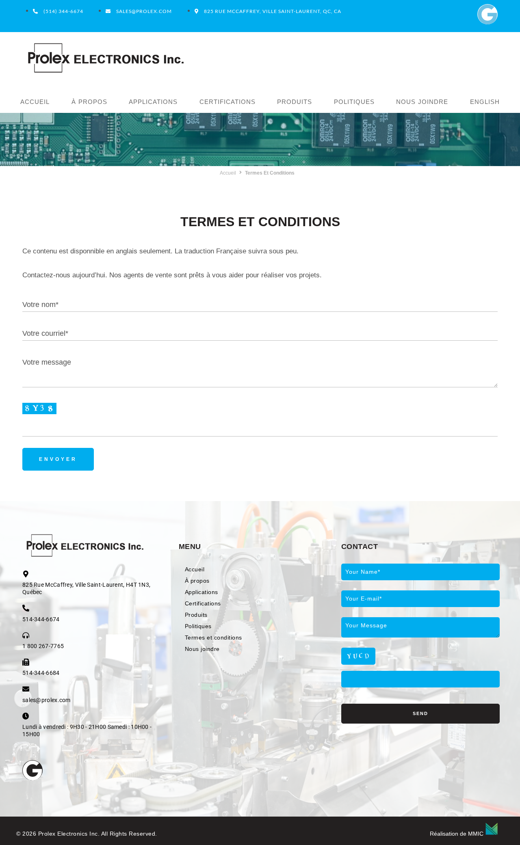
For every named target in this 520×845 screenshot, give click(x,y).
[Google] (487, 14)
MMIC (475, 833)
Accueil (228, 173)
